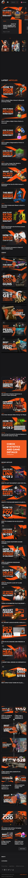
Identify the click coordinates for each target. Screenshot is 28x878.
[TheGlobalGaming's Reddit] (13, 870)
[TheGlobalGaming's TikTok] (11, 870)
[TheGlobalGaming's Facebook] (2, 870)
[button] (24, 2)
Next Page (22, 848)
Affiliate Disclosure (20, 866)
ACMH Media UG (23, 874)
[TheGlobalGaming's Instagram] (7, 870)
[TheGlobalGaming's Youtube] (5, 870)
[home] (3, 2)
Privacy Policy (4, 866)
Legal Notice (11, 866)
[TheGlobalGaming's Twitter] (9, 870)
